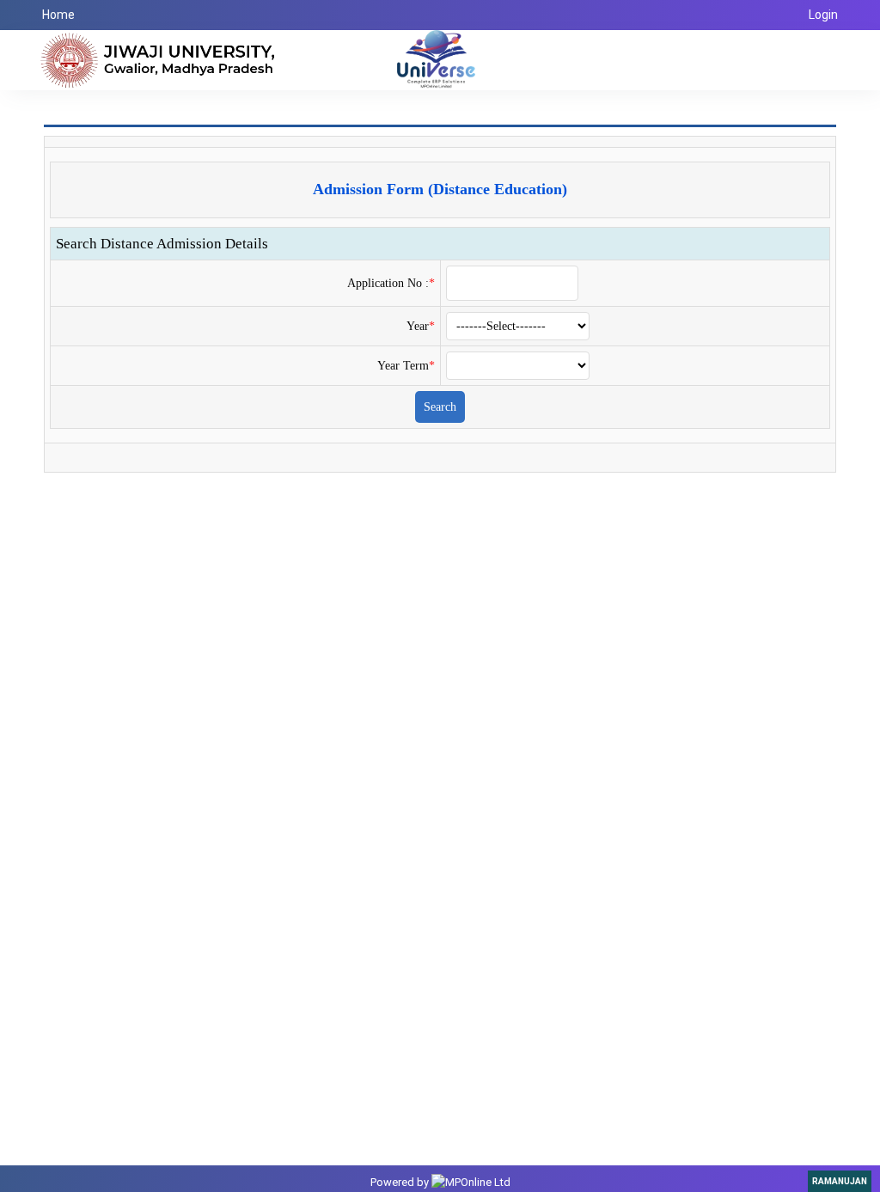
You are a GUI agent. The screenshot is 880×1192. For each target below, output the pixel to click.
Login (823, 14)
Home (58, 14)
